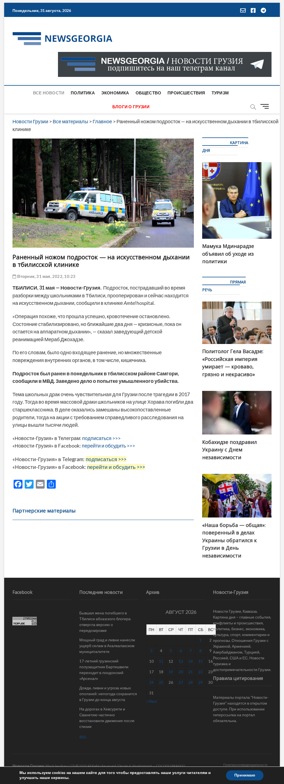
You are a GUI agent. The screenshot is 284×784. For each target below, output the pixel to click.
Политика (83, 92)
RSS (82, 737)
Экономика (115, 92)
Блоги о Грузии (130, 106)
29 (200, 682)
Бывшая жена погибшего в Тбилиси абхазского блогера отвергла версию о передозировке (105, 621)
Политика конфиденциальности (245, 765)
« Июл (151, 701)
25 (161, 682)
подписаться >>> (101, 438)
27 (181, 682)
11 (161, 661)
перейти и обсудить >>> (108, 446)
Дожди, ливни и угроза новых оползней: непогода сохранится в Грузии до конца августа (108, 693)
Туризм (220, 92)
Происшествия (186, 92)
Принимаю (244, 775)
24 (151, 682)
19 (171, 671)
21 (190, 671)
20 (181, 671)
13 (181, 661)
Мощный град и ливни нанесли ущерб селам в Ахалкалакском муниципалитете (107, 645)
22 (200, 671)
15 (200, 661)
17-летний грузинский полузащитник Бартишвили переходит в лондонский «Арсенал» (103, 670)
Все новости (48, 92)
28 (190, 682)
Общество (148, 92)
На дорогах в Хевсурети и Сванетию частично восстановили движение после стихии (107, 718)
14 (190, 661)
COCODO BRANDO (170, 766)
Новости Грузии (28, 765)
